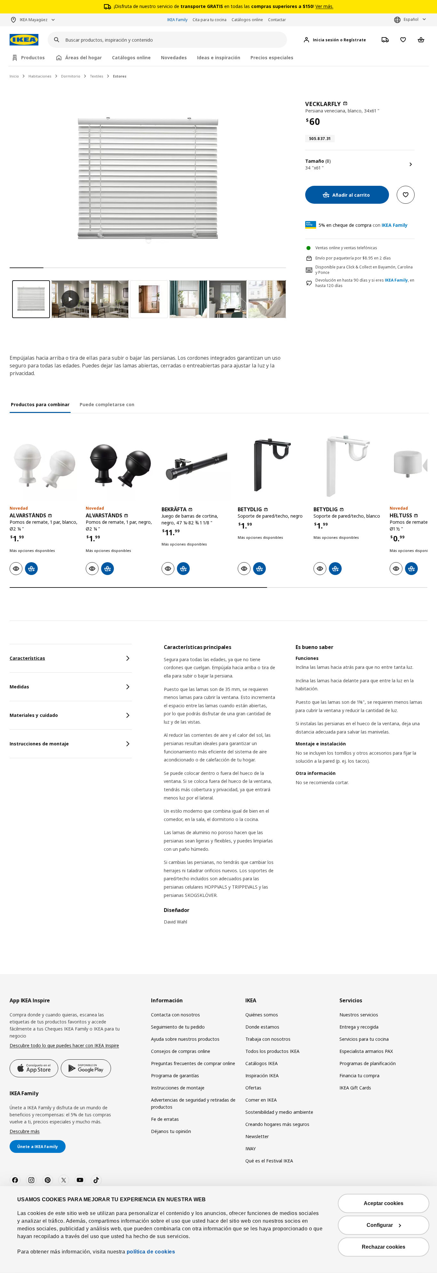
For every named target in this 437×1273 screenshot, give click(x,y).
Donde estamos (262, 1027)
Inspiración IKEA (262, 1075)
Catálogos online (247, 19)
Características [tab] (27, 658)
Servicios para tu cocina (364, 1039)
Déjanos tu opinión (171, 1131)
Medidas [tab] (19, 687)
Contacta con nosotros (175, 1015)
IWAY (250, 1149)
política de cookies (150, 1251)
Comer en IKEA (261, 1100)
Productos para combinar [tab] (40, 404)
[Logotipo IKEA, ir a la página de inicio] (24, 40)
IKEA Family (177, 19)
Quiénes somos (261, 1015)
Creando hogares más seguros (277, 1124)
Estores (119, 76)
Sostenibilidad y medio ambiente (279, 1112)
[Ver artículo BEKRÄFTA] (196, 466)
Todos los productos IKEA (272, 1051)
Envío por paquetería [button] (334, 258)
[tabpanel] (295, 788)
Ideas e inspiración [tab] (218, 57)
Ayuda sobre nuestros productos (185, 1039)
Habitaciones (40, 76)
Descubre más (25, 1131)
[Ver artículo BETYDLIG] (272, 466)
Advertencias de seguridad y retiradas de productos (193, 1103)
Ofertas (253, 1088)
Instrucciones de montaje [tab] (39, 744)
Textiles (96, 76)
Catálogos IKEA (261, 1063)
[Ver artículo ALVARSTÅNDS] (44, 466)
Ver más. (324, 6)
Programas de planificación (367, 1063)
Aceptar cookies (383, 1203)
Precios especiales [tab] (271, 57)
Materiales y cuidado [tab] (34, 715)
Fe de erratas (165, 1119)
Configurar (380, 1225)
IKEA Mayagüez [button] (33, 19)
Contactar (277, 19)
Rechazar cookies (383, 1247)
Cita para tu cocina (209, 19)
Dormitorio (70, 76)
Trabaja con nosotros (267, 1039)
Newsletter (257, 1136)
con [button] (363, 225)
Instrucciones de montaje (177, 1088)
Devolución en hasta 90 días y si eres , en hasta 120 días (364, 283)
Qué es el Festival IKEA (269, 1161)
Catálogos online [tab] (131, 57)
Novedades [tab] (174, 57)
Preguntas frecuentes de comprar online (193, 1063)
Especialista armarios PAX (366, 1051)
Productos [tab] (33, 57)
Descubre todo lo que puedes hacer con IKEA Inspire (64, 1045)
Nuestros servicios (358, 1015)
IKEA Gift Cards (355, 1088)
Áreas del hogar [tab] (83, 57)
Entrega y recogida (358, 1027)
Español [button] (411, 19)
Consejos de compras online (180, 1051)
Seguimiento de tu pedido (178, 1027)
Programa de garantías (175, 1075)
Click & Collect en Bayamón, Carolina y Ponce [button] (364, 269)
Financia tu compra (359, 1075)
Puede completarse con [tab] (107, 404)
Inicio (14, 76)
